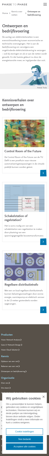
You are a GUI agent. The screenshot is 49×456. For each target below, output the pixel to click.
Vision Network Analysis (10, 340)
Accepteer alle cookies (25, 446)
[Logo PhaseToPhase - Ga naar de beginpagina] (14, 4)
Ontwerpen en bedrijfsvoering (13, 371)
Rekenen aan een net (9, 366)
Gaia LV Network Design (11, 345)
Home (5, 13)
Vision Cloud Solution (9, 350)
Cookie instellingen (24, 431)
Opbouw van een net (9, 361)
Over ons (4, 383)
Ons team (5, 388)
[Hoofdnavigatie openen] (45, 4)
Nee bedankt (24, 439)
